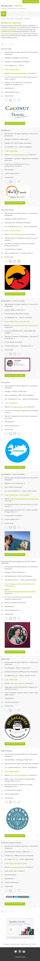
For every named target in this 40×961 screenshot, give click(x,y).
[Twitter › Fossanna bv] (6, 433)
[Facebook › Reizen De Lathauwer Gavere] (10, 890)
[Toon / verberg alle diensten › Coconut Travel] (22, 84)
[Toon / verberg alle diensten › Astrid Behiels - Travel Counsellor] (22, 511)
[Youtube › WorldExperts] (19, 181)
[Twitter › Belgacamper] (6, 710)
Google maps (24, 58)
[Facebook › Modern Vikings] (10, 802)
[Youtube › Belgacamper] (19, 710)
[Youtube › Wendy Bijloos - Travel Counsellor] (19, 354)
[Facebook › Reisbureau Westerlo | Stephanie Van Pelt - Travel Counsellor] (10, 618)
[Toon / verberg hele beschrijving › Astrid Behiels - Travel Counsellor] (22, 505)
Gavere (18, 851)
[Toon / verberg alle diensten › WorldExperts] (22, 165)
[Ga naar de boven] (37, 123)
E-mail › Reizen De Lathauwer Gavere (16, 863)
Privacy (24, 956)
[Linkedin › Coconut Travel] (14, 100)
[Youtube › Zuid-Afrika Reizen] (19, 261)
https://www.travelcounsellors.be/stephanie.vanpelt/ (20, 591)
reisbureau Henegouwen (8, 29)
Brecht (14, 219)
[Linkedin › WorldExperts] (14, 181)
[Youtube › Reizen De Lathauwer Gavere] (19, 890)
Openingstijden (10, 88)
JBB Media (18, 956)
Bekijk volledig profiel (15, 123)
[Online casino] (20, 918)
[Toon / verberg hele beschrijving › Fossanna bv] (22, 412)
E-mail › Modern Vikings (12, 771)
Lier (13, 483)
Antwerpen (8, 58)
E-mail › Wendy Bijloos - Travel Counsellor (17, 321)
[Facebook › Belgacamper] (10, 710)
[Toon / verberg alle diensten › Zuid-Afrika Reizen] (22, 245)
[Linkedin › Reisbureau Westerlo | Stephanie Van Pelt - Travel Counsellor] (14, 618)
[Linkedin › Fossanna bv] (14, 433)
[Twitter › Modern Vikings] (6, 802)
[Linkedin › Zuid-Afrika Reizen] (14, 261)
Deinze (18, 668)
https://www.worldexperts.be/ (18, 154)
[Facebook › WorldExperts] (10, 181)
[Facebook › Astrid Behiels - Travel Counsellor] (10, 527)
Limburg (7, 310)
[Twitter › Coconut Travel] (6, 100)
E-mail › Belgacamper (11, 679)
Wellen (13, 310)
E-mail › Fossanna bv (11, 403)
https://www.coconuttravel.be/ (19, 73)
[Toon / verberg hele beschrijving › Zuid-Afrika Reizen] (22, 239)
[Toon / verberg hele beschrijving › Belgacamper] (22, 688)
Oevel (14, 572)
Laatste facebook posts (12, 92)
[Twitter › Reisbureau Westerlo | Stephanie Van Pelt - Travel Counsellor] (6, 618)
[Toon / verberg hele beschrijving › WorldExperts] (22, 160)
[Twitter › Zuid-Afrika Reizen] (6, 261)
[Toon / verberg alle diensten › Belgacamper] (22, 694)
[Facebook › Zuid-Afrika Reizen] (10, 261)
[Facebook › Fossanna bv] (10, 433)
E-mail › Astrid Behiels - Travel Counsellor (17, 495)
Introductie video (27, 253)
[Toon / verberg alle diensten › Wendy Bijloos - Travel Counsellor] (22, 338)
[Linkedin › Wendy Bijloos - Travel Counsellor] (14, 354)
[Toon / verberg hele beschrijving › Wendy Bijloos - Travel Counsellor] (22, 332)
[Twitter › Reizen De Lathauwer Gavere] (6, 890)
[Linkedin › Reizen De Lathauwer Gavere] (14, 890)
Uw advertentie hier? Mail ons (20, 937)
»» (13, 44)
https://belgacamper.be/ (17, 683)
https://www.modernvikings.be (19, 775)
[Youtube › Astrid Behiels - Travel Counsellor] (19, 527)
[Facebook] (19, 951)
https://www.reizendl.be (17, 867)
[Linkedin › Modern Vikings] (14, 802)
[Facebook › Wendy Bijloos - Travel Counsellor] (10, 354)
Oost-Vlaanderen (10, 668)
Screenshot (33, 73)
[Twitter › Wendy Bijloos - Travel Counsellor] (6, 354)
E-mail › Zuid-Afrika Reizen (13, 230)
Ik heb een (30, 1)
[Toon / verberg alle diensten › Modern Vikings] (22, 786)
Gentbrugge (19, 760)
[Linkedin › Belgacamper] (14, 710)
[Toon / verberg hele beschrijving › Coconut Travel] (22, 78)
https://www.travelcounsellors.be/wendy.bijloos (24, 325)
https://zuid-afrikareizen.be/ (18, 234)
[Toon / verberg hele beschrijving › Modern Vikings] (22, 780)
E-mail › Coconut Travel (12, 69)
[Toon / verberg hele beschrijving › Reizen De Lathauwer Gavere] (22, 871)
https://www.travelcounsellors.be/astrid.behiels (24, 499)
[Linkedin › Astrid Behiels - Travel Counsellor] (14, 527)
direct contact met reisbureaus (10, 33)
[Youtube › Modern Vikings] (19, 802)
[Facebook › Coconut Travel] (10, 100)
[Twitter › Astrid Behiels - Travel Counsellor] (6, 527)
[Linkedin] (24, 951)
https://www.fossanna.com (18, 407)
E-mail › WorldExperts (11, 151)
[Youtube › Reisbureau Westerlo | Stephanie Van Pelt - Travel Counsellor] (19, 618)
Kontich (14, 391)
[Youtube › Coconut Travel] (19, 100)
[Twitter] (15, 951)
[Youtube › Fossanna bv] (19, 433)
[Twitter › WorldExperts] (6, 181)
